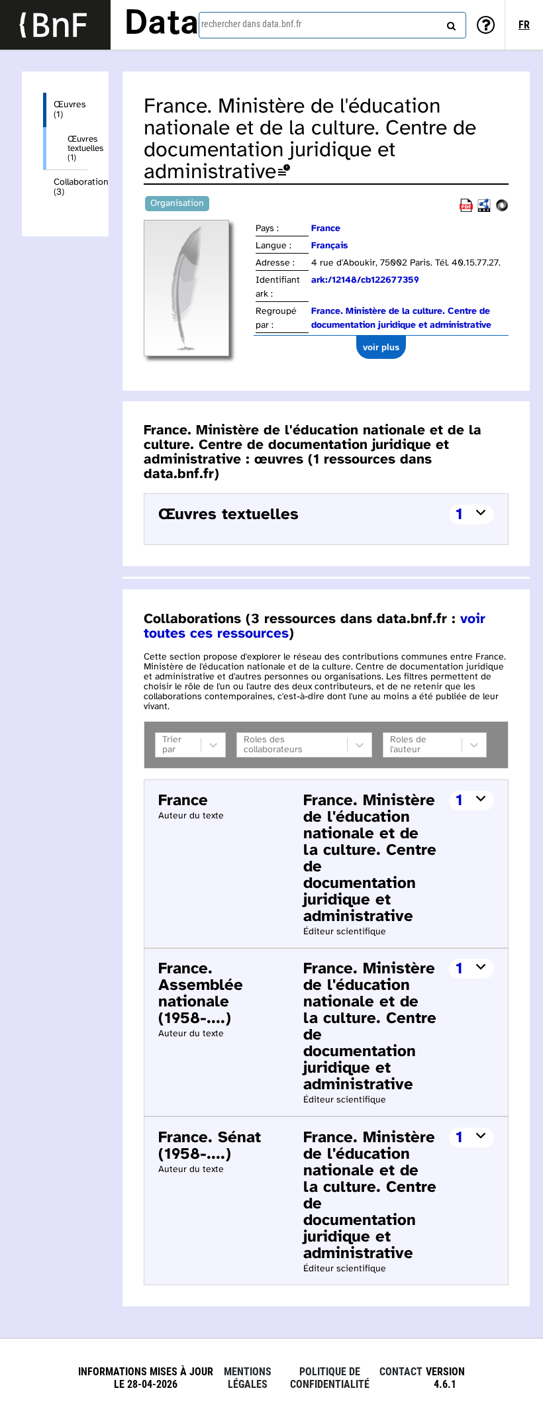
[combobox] (332, 25)
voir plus (381, 347)
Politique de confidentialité (330, 1378)
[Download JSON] (502, 210)
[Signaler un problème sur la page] (284, 172)
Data (161, 24)
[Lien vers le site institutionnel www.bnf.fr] (55, 25)
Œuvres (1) (70, 110)
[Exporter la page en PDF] (466, 210)
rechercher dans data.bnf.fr (251, 24)
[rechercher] (449, 23)
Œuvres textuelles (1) (77, 148)
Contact (400, 1371)
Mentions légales (248, 1378)
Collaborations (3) (70, 187)
